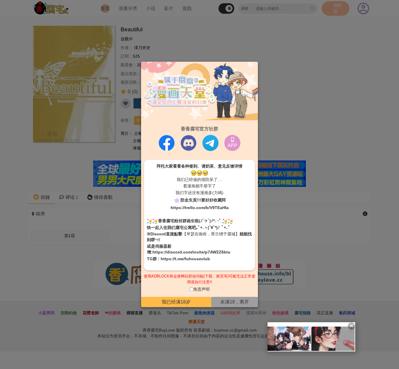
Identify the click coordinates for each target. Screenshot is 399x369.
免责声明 (201, 289)
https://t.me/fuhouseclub (185, 258)
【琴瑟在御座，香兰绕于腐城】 (211, 234)
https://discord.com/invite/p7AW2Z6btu (191, 252)
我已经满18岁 (176, 301)
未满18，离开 (234, 301)
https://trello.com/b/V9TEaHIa (200, 207)
